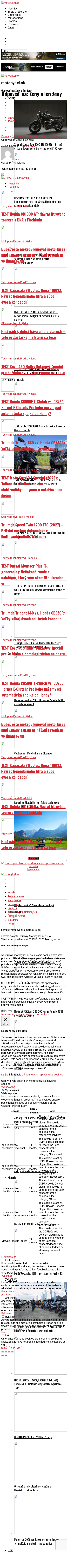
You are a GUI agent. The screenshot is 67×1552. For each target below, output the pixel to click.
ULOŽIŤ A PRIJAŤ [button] (11, 1348)
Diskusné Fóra (20, 136)
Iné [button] (3, 1332)
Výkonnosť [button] (7, 1275)
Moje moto (13, 920)
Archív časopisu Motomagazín (22, 912)
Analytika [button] (6, 1294)
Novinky (12, 8)
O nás (11, 27)
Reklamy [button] (6, 1313)
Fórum (11, 924)
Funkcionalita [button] (8, 1256)
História (12, 21)
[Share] (6, 1351)
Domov (5, 136)
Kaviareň (35, 136)
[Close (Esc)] (2, 1351)
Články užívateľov (16, 916)
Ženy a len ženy (51, 136)
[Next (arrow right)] (6, 1355)
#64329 (30, 145)
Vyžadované (12, 1090)
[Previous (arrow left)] (2, 1355)
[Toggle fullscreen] (9, 1351)
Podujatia (13, 24)
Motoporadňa (15, 17)
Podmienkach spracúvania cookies (43, 1074)
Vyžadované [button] (8, 1087)
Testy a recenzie (17, 11)
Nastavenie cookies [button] (12, 1014)
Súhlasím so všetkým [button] (37, 1014)
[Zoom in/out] (12, 1351)
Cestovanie (14, 14)
